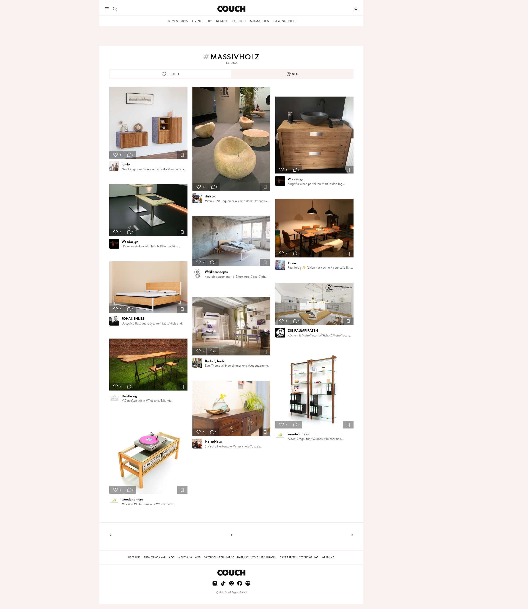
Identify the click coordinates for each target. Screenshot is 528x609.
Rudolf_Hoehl (215, 361)
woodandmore (132, 499)
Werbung (328, 557)
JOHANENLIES (133, 318)
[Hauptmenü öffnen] (106, 8)
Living (197, 21)
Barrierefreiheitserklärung (299, 557)
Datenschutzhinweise (219, 557)
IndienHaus (213, 441)
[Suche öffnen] (115, 8)
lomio (126, 164)
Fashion (239, 21)
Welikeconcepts (216, 272)
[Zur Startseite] (231, 9)
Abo (171, 557)
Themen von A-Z (155, 557)
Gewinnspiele (284, 21)
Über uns (134, 557)
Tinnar (292, 263)
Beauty (222, 21)
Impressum (185, 557)
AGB (198, 557)
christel (210, 196)
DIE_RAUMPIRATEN (303, 330)
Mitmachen (259, 21)
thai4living (129, 396)
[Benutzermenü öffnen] (356, 8)
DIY (209, 21)
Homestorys (177, 21)
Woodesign (130, 242)
